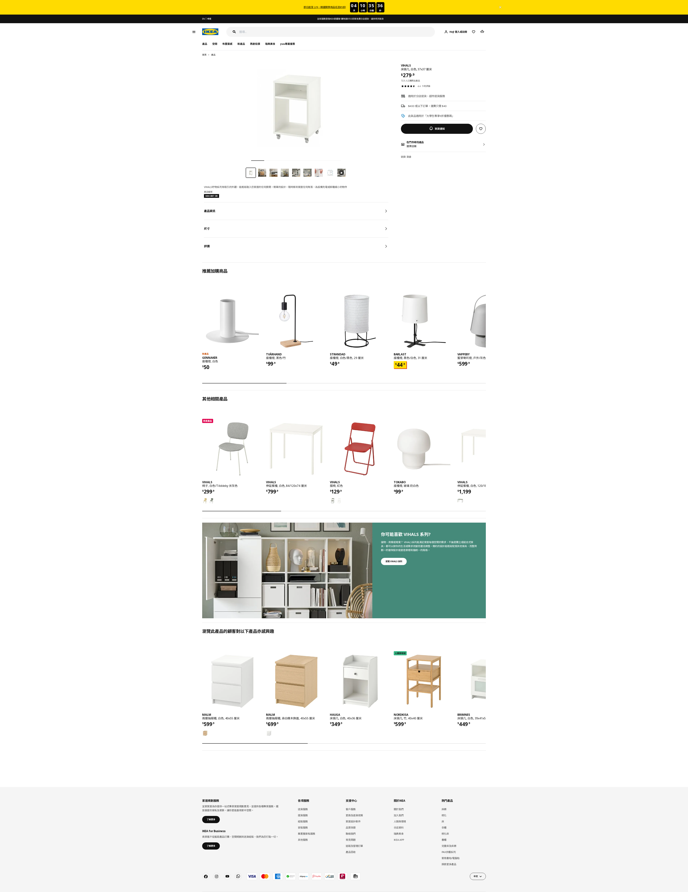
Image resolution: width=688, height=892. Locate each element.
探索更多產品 (449, 864)
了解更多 (211, 819)
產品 (213, 54)
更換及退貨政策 (354, 815)
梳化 (444, 815)
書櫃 (444, 839)
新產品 (241, 43)
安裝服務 (303, 827)
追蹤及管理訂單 (354, 846)
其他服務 (303, 839)
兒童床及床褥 (449, 846)
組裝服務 (303, 821)
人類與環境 (400, 821)
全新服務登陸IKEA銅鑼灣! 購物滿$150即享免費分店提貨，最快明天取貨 (350, 18)
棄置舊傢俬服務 (306, 833)
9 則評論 (426, 86)
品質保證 (351, 827)
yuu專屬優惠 (287, 43)
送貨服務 (303, 809)
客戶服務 (351, 809)
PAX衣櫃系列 (449, 852)
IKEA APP (399, 839)
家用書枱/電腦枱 (451, 858)
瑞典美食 (270, 43)
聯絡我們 (351, 833)
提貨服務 (303, 815)
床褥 (444, 809)
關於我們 (399, 809)
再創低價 (255, 43)
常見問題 (351, 839)
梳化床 (445, 833)
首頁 (204, 54)
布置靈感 (227, 43)
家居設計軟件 (353, 821)
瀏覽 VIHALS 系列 (393, 561)
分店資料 (399, 827)
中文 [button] (476, 876)
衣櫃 (444, 827)
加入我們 (399, 815)
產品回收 (351, 852)
